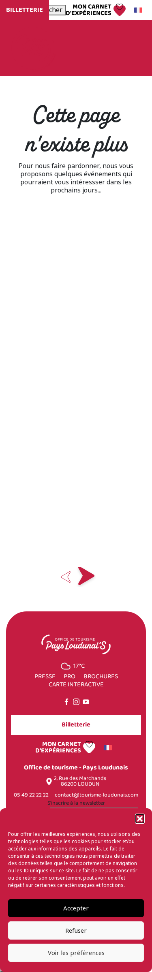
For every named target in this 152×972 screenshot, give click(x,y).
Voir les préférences (76, 953)
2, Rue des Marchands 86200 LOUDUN (80, 781)
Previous (66, 577)
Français (139, 10)
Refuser (76, 930)
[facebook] (66, 702)
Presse (45, 676)
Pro (69, 676)
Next (86, 577)
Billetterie (24, 10)
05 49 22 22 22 (31, 795)
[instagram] (76, 702)
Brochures (100, 676)
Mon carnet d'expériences (88, 10)
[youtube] (86, 702)
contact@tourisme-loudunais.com (96, 795)
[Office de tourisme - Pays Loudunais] (33, 47)
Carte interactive (76, 685)
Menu (127, 48)
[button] (140, 818)
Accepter (76, 908)
